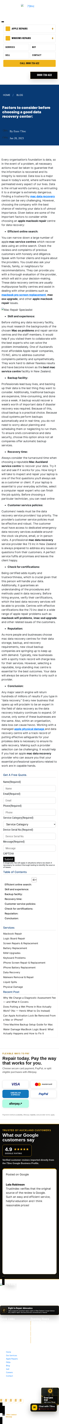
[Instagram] (12, 1401)
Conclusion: (12, 918)
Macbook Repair (12, 933)
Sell (7, 55)
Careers (10, 1342)
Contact (36, 55)
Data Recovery (11, 972)
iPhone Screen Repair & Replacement (24, 962)
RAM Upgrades (11, 952)
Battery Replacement (15, 948)
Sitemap (9, 1417)
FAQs (8, 1332)
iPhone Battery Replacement (19, 967)
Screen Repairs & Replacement (20, 943)
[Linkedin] (21, 1401)
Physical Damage (13, 986)
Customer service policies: (20, 903)
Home (6, 94)
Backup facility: (14, 894)
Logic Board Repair (14, 938)
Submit (8, 859)
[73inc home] (8, 1287)
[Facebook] (2, 1401)
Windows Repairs (21, 38)
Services (10, 47)
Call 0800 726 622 (29, 63)
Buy (34, 47)
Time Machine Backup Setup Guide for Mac (28, 1024)
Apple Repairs (20, 28)
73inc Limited (11, 1415)
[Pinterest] (17, 1401)
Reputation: (11, 913)
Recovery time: (13, 898)
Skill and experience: (17, 889)
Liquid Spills (10, 982)
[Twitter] (7, 1401)
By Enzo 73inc (18, 131)
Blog (19, 94)
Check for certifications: (19, 908)
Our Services (12, 1325)
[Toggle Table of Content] (32, 879)
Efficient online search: (18, 884)
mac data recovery (42, 196)
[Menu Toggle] (3, 21)
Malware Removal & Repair (18, 977)
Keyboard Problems (14, 957)
